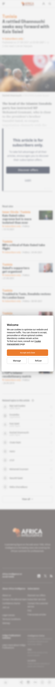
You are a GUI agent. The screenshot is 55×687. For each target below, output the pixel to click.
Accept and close (27, 352)
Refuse (38, 360)
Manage (17, 360)
